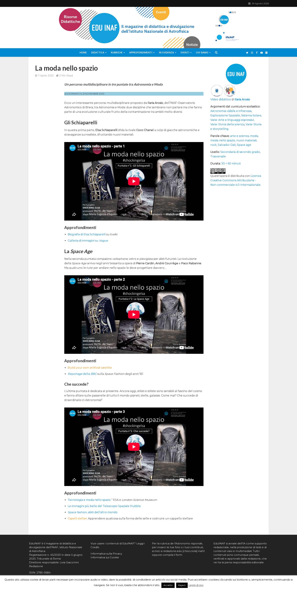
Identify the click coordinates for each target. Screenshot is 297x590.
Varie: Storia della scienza (227, 124)
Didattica (97, 52)
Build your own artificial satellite (90, 367)
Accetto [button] (168, 585)
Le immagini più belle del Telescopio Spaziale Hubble (104, 506)
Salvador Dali (227, 145)
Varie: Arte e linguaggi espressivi (232, 120)
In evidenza (166, 52)
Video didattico (220, 99)
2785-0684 (43, 572)
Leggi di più (195, 585)
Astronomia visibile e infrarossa (230, 111)
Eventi (185, 52)
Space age (244, 145)
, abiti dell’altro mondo (92, 512)
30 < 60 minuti (231, 163)
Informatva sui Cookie (105, 557)
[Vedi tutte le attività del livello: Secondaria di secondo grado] (216, 90)
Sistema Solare (251, 115)
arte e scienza (239, 136)
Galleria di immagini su (88, 240)
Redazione (36, 566)
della (82, 373)
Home (83, 52)
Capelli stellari (77, 518)
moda (254, 136)
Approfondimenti (140, 52)
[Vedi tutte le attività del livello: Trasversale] (229, 90)
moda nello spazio (222, 140)
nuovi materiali (246, 140)
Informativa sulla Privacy (106, 553)
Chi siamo (202, 52)
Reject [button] (182, 585)
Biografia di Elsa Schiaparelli (87, 234)
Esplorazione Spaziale (225, 115)
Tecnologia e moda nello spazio (89, 500)
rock (213, 145)
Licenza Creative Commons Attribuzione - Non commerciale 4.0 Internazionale (235, 180)
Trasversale (218, 156)
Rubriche (117, 52)
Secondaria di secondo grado (240, 152)
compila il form (172, 554)
